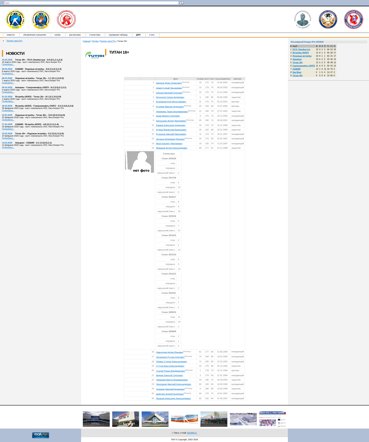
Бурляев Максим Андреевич (170, 106)
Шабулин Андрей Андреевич (170, 394)
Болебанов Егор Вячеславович (171, 101)
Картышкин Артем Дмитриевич (171, 121)
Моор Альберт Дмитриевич (169, 143)
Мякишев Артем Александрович (171, 148)
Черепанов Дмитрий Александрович (173, 384)
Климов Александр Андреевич (170, 125)
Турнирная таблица (118, 35)
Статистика (94, 35)
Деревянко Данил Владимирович (172, 111)
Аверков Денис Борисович (169, 83)
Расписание (75, 35)
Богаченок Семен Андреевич (170, 97)
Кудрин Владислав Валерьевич (171, 130)
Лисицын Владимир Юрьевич (170, 139)
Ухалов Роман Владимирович (170, 371)
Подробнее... (8, 64)
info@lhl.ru (192, 433)
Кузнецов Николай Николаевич (171, 134)
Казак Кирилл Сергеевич (168, 116)
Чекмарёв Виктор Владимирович (172, 380)
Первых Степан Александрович (171, 361)
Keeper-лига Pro (14, 41)
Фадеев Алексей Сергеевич (169, 375)
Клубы (58, 35)
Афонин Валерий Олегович (169, 93)
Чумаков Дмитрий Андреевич (170, 389)
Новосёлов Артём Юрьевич (169, 352)
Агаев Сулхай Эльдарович (169, 88)
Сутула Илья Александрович (170, 366)
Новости (11, 35)
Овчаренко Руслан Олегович (170, 357)
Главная (87, 41)
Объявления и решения (34, 35)
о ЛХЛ (151, 35)
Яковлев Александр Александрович (173, 398)
